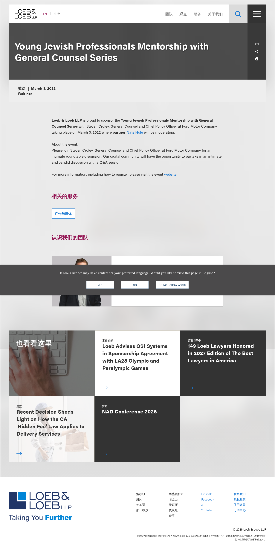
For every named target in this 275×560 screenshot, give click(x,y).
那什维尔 (142, 510)
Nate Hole (134, 132)
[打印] (257, 59)
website (170, 174)
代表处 (173, 510)
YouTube (206, 510)
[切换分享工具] (257, 51)
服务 (197, 14)
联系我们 (240, 494)
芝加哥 (140, 505)
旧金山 (173, 499)
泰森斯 (173, 505)
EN (45, 14)
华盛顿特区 (176, 494)
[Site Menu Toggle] (257, 14)
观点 (183, 14)
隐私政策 (240, 499)
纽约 (139, 499)
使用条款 (240, 505)
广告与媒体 (63, 213)
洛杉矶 (140, 494)
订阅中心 (240, 510)
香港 (172, 515)
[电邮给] (256, 44)
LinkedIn (207, 494)
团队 (169, 14)
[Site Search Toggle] (238, 14)
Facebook (207, 499)
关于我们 (215, 14)
